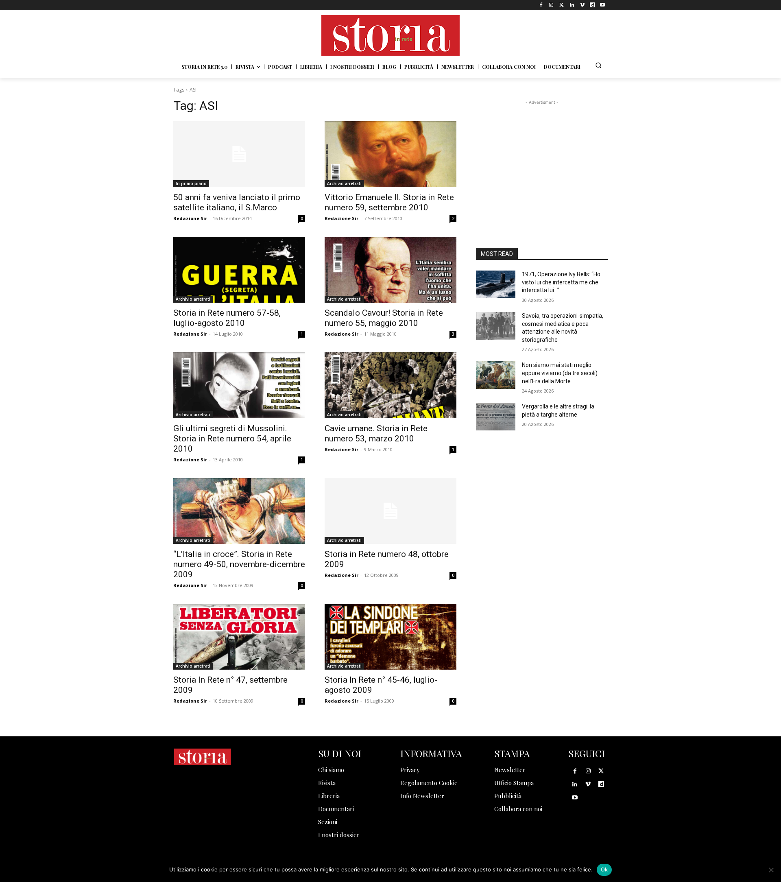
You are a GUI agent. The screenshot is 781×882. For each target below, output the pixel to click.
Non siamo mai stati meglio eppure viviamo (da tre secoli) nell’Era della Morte (560, 373)
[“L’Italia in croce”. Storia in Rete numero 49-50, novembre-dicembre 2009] (239, 511)
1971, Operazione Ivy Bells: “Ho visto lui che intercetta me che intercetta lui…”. (561, 282)
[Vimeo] (582, 5)
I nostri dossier (339, 835)
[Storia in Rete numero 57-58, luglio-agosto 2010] (239, 270)
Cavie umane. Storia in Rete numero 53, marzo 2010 (376, 433)
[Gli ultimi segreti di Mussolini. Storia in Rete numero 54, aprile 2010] (239, 385)
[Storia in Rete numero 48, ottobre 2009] (390, 511)
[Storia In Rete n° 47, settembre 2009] (239, 637)
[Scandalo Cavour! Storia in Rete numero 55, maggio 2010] (390, 270)
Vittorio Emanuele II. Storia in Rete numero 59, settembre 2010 (389, 202)
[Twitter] (561, 5)
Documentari (336, 809)
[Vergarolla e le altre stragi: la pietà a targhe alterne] (495, 416)
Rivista (327, 783)
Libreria (329, 796)
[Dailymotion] (592, 5)
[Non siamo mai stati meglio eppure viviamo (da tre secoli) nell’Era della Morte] (495, 375)
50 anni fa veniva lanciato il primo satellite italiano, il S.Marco (236, 202)
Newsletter (510, 770)
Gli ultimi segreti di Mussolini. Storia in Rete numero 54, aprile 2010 (232, 439)
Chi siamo (331, 770)
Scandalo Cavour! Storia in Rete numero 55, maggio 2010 (384, 318)
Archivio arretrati (344, 183)
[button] (598, 65)
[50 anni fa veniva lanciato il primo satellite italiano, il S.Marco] (239, 154)
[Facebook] (541, 5)
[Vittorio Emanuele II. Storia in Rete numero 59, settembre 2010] (390, 154)
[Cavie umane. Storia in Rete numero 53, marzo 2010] (390, 385)
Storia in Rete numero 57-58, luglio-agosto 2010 (227, 318)
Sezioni (327, 822)
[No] (771, 870)
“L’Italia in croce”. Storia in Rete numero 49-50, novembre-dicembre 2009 (239, 564)
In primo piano (191, 183)
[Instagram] (551, 5)
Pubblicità (507, 796)
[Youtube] (603, 5)
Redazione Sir (190, 218)
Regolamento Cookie (429, 783)
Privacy (410, 770)
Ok (604, 869)
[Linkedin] (572, 5)
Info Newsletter (422, 796)
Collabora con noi (518, 809)
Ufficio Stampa (514, 783)
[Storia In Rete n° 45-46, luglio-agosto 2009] (390, 637)
